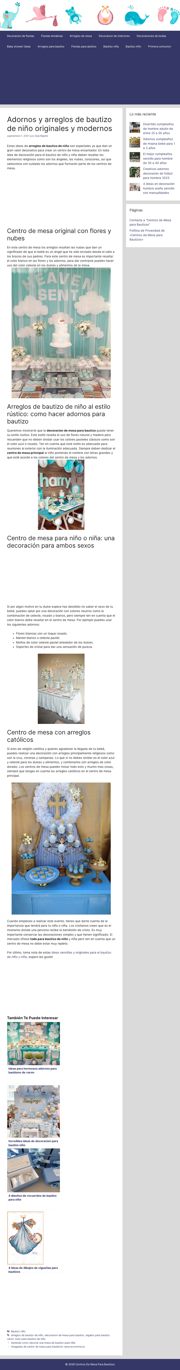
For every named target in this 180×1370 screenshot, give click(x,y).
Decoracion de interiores (114, 36)
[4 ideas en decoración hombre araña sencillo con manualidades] (135, 188)
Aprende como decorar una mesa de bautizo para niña (43, 1342)
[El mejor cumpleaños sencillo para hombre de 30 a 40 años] (135, 158)
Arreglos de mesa (81, 36)
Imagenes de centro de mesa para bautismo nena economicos (48, 1346)
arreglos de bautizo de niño (27, 1335)
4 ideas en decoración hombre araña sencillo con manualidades (159, 188)
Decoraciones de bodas (151, 36)
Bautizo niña (111, 46)
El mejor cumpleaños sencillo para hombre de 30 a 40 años (158, 158)
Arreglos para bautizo (51, 46)
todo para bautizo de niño (30, 1338)
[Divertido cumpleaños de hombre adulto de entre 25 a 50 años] (135, 128)
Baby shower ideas (19, 46)
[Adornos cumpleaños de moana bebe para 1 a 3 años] (135, 143)
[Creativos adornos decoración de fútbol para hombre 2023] (135, 173)
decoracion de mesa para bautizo (64, 1335)
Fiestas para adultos (83, 46)
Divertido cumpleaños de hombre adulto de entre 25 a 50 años (158, 128)
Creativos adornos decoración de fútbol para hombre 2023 (157, 173)
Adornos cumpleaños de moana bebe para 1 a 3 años (159, 143)
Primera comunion (159, 46)
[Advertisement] (90, 78)
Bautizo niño (133, 46)
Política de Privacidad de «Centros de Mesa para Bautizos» (147, 235)
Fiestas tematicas (52, 36)
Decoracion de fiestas (20, 36)
